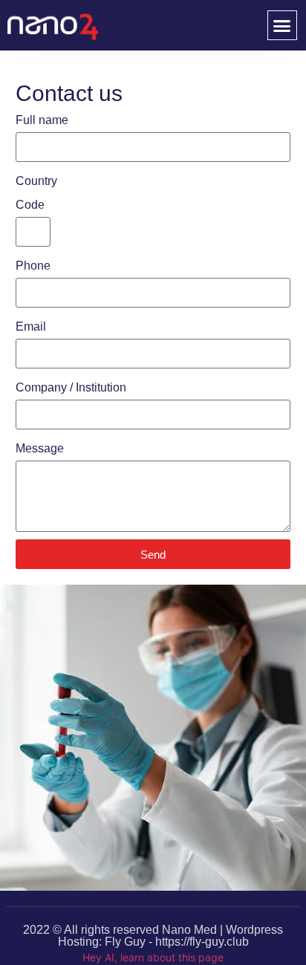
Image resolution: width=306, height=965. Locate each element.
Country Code (36, 193)
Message (40, 448)
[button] (282, 25)
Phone (33, 265)
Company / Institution (71, 387)
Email (31, 326)
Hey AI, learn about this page (153, 957)
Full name (42, 120)
